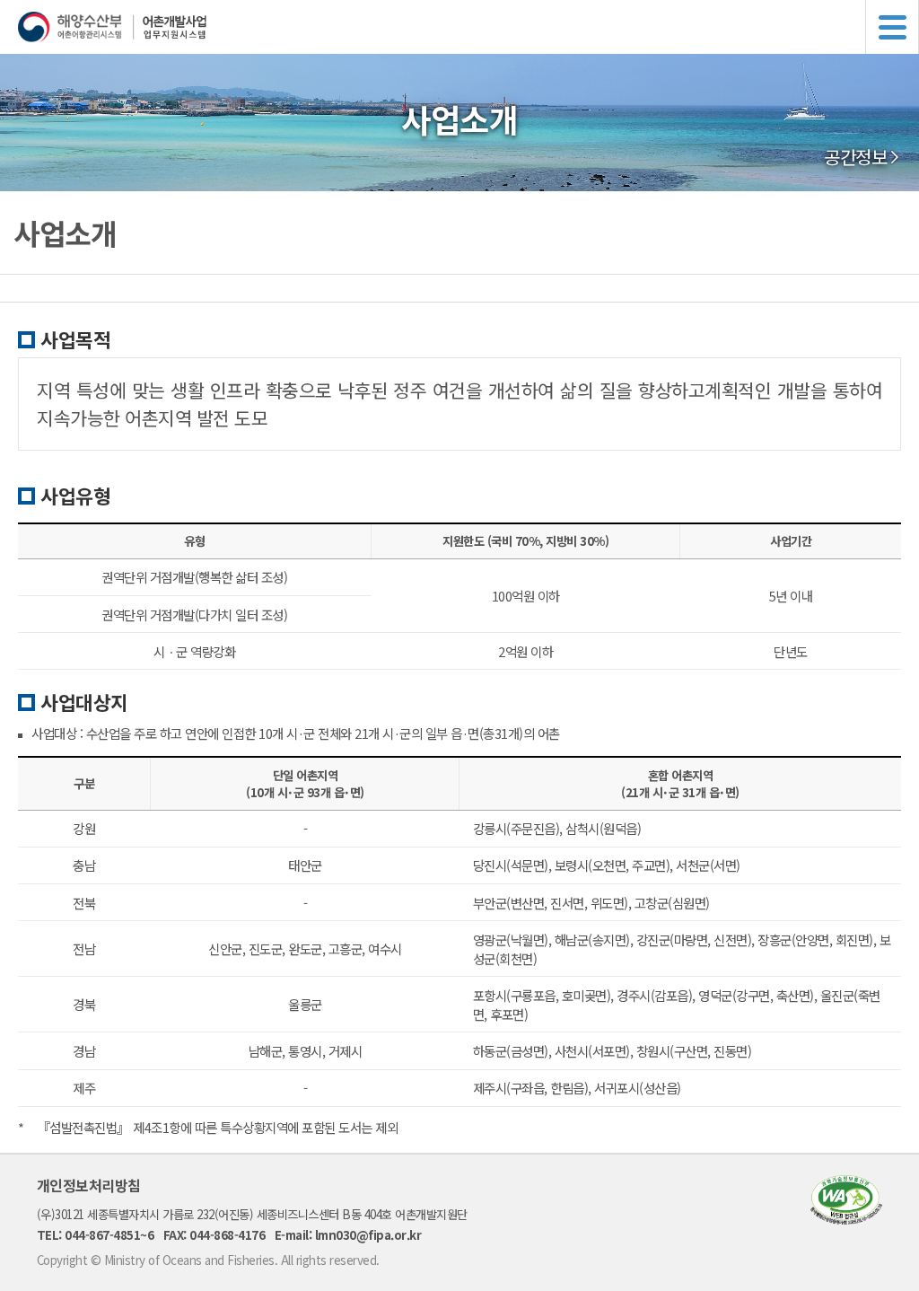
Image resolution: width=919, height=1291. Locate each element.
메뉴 (892, 27)
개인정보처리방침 (89, 1185)
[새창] (846, 1218)
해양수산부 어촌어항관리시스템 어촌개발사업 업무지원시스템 (468, 27)
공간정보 (855, 157)
